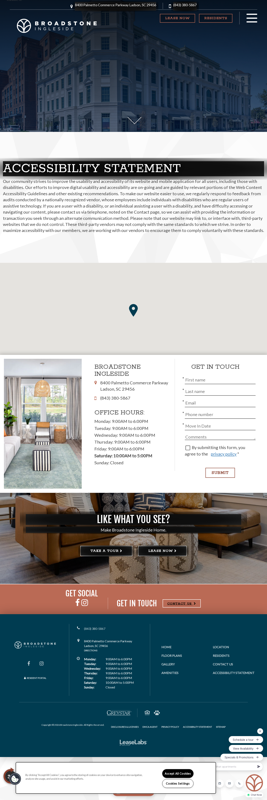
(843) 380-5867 (185, 5)
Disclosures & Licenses (125, 726)
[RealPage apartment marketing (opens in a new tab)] (133, 743)
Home (166, 647)
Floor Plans (171, 655)
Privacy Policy (170, 726)
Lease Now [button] (177, 18)
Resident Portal (36, 678)
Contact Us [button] (180, 604)
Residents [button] (218, 18)
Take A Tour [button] (104, 551)
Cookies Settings (178, 783)
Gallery (168, 664)
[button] (115, 6)
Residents (221, 655)
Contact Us (223, 664)
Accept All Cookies (178, 773)
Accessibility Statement (233, 673)
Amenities (169, 673)
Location (221, 647)
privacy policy (224, 453)
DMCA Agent (150, 726)
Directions (90, 650)
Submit (220, 472)
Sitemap (221, 726)
